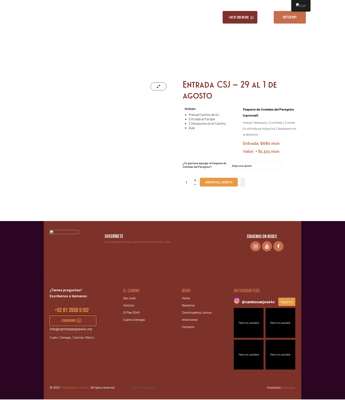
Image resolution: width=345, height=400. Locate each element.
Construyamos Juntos (53, 17)
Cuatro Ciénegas (134, 319)
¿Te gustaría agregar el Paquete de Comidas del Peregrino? (204, 164)
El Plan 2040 (131, 312)
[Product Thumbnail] (159, 86)
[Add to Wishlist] (243, 182)
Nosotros (28, 17)
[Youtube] (267, 246)
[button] (240, 17)
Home (13, 17)
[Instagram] (255, 246)
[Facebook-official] (278, 246)
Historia (128, 305)
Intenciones (79, 17)
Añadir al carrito (219, 182)
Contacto (98, 17)
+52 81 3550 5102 (72, 310)
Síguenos (287, 302)
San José (129, 298)
